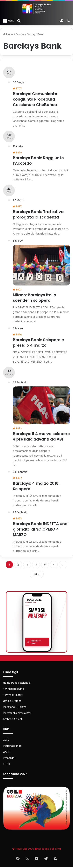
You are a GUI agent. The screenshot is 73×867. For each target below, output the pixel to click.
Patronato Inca (12, 745)
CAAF (6, 751)
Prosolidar (9, 757)
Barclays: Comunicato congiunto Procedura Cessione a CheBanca (35, 99)
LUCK (6, 763)
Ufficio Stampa (12, 700)
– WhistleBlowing (13, 688)
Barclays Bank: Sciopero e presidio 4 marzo (38, 342)
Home (9, 34)
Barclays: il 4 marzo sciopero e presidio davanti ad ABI (41, 436)
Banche (20, 34)
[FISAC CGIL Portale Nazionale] (36, 8)
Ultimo (36, 574)
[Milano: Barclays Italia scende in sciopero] (41, 265)
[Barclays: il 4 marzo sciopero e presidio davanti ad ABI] (41, 405)
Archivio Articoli (12, 719)
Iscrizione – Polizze (14, 706)
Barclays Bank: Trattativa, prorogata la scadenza (39, 214)
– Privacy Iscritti (13, 694)
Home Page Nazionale (17, 682)
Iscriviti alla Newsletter (17, 712)
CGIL (6, 739)
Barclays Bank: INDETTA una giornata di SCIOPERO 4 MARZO (40, 529)
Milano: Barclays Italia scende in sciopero (34, 297)
